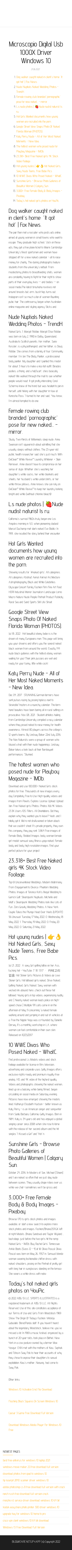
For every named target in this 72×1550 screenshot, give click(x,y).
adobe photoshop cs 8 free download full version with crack (34, 1487)
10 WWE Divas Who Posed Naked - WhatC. (39, 176)
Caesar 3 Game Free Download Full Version (31, 1413)
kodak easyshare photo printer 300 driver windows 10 (31, 1507)
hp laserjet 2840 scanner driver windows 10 (26, 1480)
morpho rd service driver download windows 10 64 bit (31, 1500)
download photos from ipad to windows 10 (25, 1473)
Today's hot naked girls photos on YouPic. (37, 201)
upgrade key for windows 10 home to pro (24, 1514)
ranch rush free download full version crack (25, 1494)
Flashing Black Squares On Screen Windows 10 (33, 1401)
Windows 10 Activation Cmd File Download (30, 1389)
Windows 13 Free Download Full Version (24, 1527)
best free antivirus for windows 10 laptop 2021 (26, 1460)
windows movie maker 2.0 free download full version (30, 1467)
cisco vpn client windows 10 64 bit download (26, 1520)
